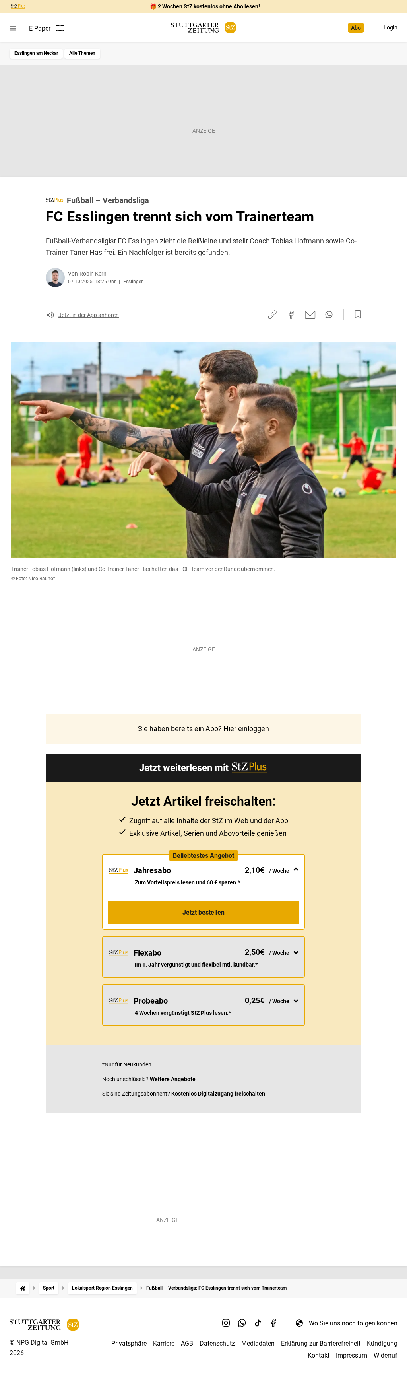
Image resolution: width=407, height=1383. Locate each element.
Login (390, 27)
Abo (356, 28)
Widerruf (385, 1355)
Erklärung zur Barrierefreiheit (320, 1343)
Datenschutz (217, 1343)
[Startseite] (22, 1288)
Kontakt (318, 1355)
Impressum (351, 1355)
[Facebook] (273, 1323)
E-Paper (39, 28)
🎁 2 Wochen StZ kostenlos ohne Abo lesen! (205, 6)
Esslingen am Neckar (36, 53)
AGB (187, 1343)
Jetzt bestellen (203, 912)
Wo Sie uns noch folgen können (353, 1323)
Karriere (163, 1343)
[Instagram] (226, 1323)
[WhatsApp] (242, 1323)
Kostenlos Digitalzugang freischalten (218, 1093)
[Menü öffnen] (13, 28)
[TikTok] (258, 1323)
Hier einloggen (246, 729)
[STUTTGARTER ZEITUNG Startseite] (203, 27)
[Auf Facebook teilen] (291, 314)
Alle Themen (82, 53)
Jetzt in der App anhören (88, 315)
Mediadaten (258, 1343)
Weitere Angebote (173, 1079)
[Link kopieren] (272, 314)
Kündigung (382, 1343)
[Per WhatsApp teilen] (329, 314)
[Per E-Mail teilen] (310, 314)
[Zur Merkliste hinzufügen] (355, 314)
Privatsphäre (129, 1343)
